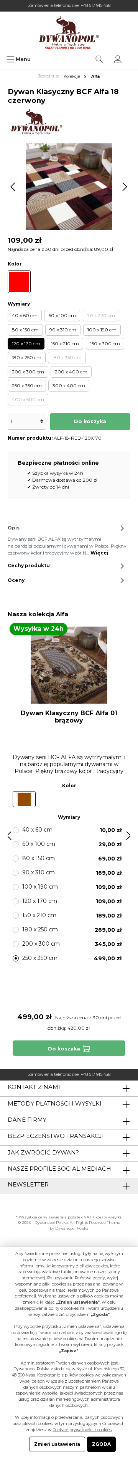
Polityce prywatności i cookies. (82, 1429)
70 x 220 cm (101, 315)
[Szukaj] (99, 59)
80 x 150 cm (25, 330)
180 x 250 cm (26, 357)
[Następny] (124, 186)
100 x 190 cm (102, 330)
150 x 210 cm (65, 343)
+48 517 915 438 (95, 5)
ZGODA (101, 1444)
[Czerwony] (19, 281)
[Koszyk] (132, 55)
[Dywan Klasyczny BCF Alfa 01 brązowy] (69, 665)
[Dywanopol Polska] (36, 121)
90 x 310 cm (62, 330)
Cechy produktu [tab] (29, 565)
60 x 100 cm (62, 315)
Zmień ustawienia (57, 1444)
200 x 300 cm (28, 372)
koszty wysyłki (108, 1217)
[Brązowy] (24, 799)
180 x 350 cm (67, 357)
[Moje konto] (117, 59)
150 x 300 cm (105, 343)
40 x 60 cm (25, 315)
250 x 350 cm (27, 385)
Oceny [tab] (16, 580)
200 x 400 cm (71, 372)
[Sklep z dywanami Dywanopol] (69, 32)
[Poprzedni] (13, 186)
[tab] (67, 540)
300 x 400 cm (69, 385)
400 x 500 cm (28, 399)
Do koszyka (90, 421)
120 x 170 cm (26, 343)
